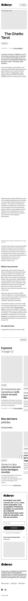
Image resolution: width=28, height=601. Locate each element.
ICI (23, 329)
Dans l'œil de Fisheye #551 (11, 537)
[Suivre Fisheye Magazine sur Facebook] (2, 590)
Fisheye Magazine (18, 48)
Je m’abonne (14, 528)
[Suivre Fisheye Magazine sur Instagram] (5, 590)
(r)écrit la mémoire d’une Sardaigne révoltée (11, 468)
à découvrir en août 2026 (11, 393)
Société (4, 460)
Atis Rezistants (15, 73)
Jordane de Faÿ (17, 485)
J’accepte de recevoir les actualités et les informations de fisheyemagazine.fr (13, 533)
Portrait (4, 43)
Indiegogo (4, 316)
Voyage (4, 385)
